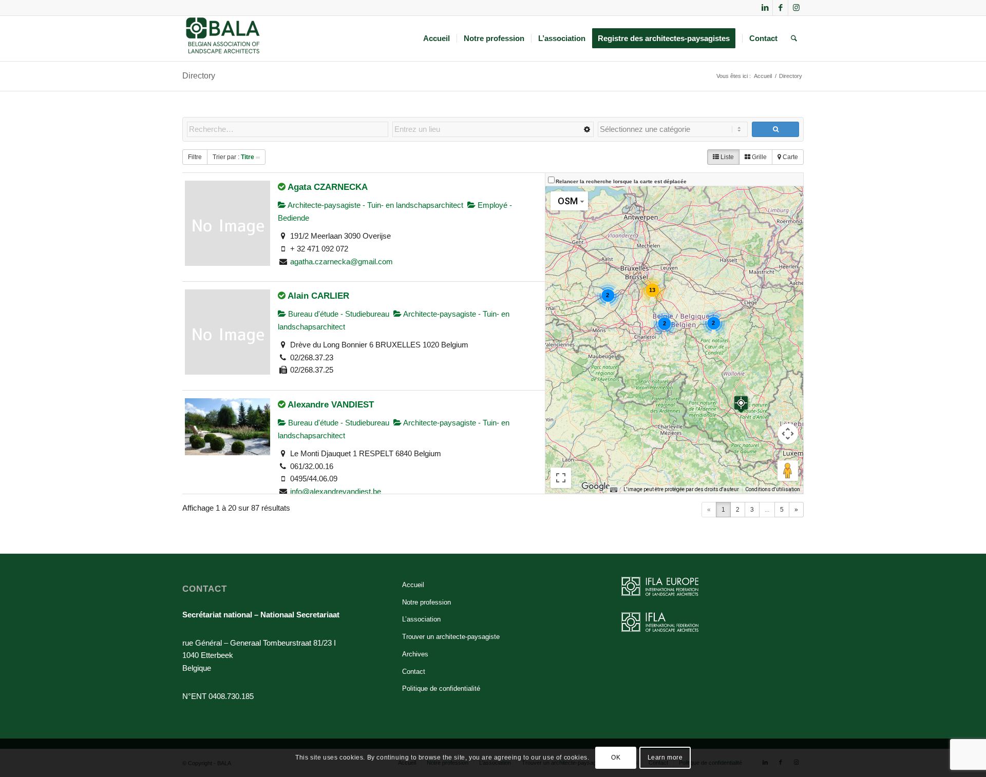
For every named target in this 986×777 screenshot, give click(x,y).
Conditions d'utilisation (772, 489)
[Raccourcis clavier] (613, 489)
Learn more (665, 757)
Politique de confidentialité (441, 688)
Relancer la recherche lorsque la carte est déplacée (621, 181)
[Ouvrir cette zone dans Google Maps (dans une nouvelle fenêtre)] (596, 486)
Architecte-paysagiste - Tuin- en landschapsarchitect (374, 205)
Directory (198, 75)
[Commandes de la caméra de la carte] (788, 433)
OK (615, 757)
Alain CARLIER (318, 295)
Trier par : (233, 157)
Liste (726, 157)
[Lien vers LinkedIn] (764, 7)
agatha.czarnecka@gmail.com (341, 261)
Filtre (195, 157)
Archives (415, 654)
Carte (789, 157)
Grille (758, 157)
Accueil (413, 585)
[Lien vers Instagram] (796, 7)
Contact (413, 671)
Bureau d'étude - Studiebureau (337, 313)
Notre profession (426, 602)
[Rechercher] (794, 38)
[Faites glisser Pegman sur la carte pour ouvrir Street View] (788, 470)
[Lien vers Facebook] (780, 7)
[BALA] (223, 38)
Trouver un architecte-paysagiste (451, 636)
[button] (741, 404)
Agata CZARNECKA (328, 187)
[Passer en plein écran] (561, 478)
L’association (421, 619)
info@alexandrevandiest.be (335, 491)
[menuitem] (436, 38)
